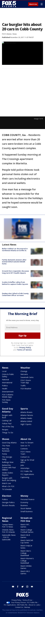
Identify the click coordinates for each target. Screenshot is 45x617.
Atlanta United (26, 421)
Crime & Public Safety (8, 375)
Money (24, 495)
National (5, 379)
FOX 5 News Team (25, 452)
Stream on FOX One (26, 519)
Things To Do (7, 432)
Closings (23, 371)
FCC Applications (27, 474)
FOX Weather (25, 388)
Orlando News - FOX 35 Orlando (8, 531)
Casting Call (6, 420)
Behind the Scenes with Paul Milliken (9, 467)
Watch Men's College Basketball (25, 553)
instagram (27, 587)
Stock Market (25, 508)
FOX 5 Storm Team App (25, 381)
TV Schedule (7, 489)
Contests (24, 448)
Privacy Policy (25, 347)
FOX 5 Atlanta (7, 34)
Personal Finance (27, 499)
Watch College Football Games (26, 531)
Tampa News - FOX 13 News (8, 525)
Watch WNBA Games (26, 567)
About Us (25, 439)
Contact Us (25, 457)
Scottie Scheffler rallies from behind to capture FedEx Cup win (15, 283)
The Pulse (6, 445)
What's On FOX (8, 486)
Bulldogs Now (7, 462)
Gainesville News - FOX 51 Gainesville (9, 537)
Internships (24, 468)
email (32, 587)
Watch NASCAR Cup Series (26, 541)
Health (4, 388)
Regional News (7, 519)
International (7, 382)
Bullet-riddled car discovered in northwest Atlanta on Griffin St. (15, 249)
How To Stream (26, 442)
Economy (24, 502)
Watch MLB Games (25, 536)
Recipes (5, 429)
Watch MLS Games (25, 572)
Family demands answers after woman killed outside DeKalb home (14, 262)
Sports (24, 408)
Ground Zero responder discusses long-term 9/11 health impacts (15, 272)
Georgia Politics (8, 502)
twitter (22, 587)
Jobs (22, 465)
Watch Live (33, 4)
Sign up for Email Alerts (27, 461)
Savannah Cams (27, 377)
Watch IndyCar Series (26, 546)
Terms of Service (24, 350)
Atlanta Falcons (26, 415)
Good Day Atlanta (7, 410)
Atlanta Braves (26, 412)
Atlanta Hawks (26, 418)
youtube (13, 587)
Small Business (26, 511)
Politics (5, 385)
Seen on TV (25, 445)
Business (24, 505)
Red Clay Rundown (6, 449)
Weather (25, 367)
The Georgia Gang (7, 458)
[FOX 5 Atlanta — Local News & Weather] (9, 4)
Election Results (8, 505)
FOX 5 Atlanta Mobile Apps (7, 395)
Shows (5, 439)
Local (4, 371)
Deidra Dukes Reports (7, 474)
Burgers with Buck (7, 416)
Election (6, 495)
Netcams (24, 374)
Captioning (24, 477)
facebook (18, 587)
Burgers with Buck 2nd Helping (9, 479)
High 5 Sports (25, 424)
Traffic (23, 385)
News (15, 34)
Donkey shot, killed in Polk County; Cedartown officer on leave (15, 294)
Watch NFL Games (25, 525)
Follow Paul (6, 423)
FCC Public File (26, 471)
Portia (4, 454)
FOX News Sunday (6, 401)
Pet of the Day (8, 426)
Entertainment (8, 391)
